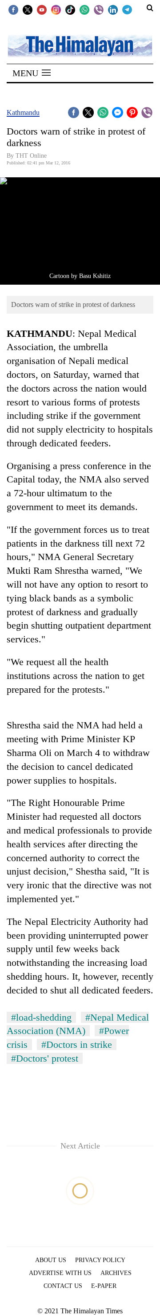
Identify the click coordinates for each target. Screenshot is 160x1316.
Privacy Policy (100, 1260)
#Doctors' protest (44, 1058)
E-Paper (103, 1286)
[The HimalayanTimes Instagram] (56, 9)
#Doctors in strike (76, 1044)
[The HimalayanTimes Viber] (98, 9)
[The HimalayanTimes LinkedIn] (113, 9)
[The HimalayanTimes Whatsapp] (84, 9)
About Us (50, 1260)
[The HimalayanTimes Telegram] (127, 9)
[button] (31, 73)
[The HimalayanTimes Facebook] (13, 9)
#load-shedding (41, 1017)
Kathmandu (23, 112)
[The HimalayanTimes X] (27, 9)
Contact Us (63, 1286)
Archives (116, 1273)
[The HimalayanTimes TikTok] (70, 9)
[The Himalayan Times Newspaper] (80, 45)
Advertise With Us (60, 1273)
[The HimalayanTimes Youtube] (42, 9)
